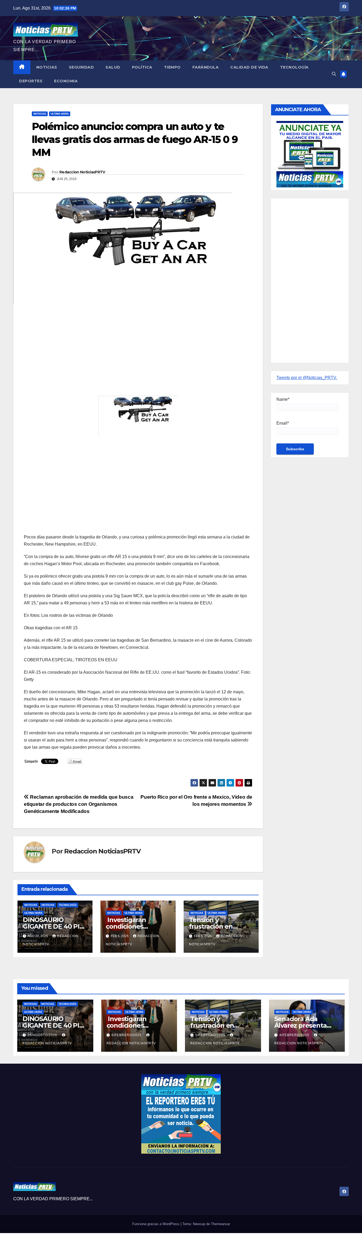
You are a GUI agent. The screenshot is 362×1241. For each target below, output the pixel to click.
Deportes (30, 81)
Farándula (205, 67)
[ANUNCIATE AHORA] (309, 153)
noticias (30, 904)
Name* (282, 399)
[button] (334, 74)
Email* (282, 423)
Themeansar (220, 1224)
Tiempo (172, 67)
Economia (66, 81)
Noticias (46, 67)
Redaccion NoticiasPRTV (82, 172)
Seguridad (81, 67)
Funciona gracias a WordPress (156, 1224)
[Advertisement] (138, 346)
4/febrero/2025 (294, 1035)
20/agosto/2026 (43, 1035)
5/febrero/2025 (210, 1035)
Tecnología (294, 67)
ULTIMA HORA (60, 113)
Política (142, 67)
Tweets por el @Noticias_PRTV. (306, 377)
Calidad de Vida (249, 67)
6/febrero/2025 (127, 1035)
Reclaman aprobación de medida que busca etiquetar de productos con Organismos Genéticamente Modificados (78, 804)
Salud (112, 67)
